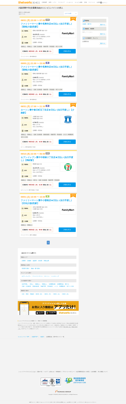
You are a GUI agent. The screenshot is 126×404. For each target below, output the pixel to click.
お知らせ (51, 371)
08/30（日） (39, 294)
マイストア (61, 2)
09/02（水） (65, 294)
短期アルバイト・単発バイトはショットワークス (39, 402)
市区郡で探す (25, 268)
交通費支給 (60, 284)
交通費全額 (52, 284)
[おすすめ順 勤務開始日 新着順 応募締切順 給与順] (71, 13)
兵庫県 (24, 260)
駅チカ (67, 284)
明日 (27, 294)
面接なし (37, 284)
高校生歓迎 (35, 286)
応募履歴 (44, 2)
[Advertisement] (63, 355)
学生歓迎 (50, 286)
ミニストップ (55, 276)
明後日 (32, 294)
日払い (32, 284)
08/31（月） (48, 294)
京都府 (29, 260)
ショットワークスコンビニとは (26, 371)
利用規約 (58, 371)
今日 (23, 294)
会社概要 (93, 371)
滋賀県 (35, 260)
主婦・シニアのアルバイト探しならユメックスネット (85, 402)
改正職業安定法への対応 (82, 371)
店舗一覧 (39, 371)
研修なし (44, 284)
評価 (85, 2)
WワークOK (70, 286)
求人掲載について (103, 371)
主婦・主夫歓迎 (26, 286)
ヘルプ (45, 371)
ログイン (104, 2)
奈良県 (40, 260)
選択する (102, 34)
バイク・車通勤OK (59, 286)
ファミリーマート (37, 276)
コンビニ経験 (78, 2)
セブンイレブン (26, 276)
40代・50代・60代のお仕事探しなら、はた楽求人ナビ (61, 402)
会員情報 (99, 2)
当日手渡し (25, 284)
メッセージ (69, 2)
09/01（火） (57, 294)
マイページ (91, 2)
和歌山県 (46, 260)
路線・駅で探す (35, 268)
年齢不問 (43, 286)
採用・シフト (52, 2)
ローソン (47, 276)
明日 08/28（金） (67, 326)
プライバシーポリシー (68, 371)
